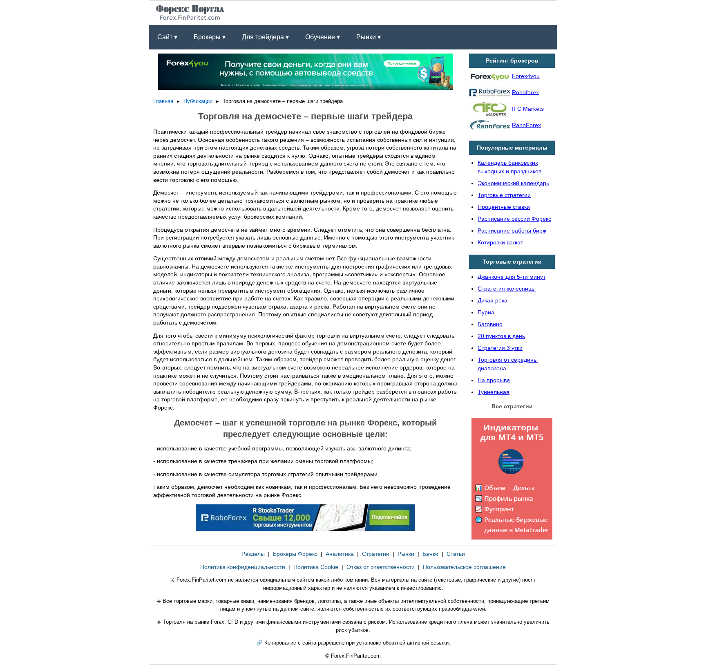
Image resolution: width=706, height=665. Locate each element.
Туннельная (493, 392)
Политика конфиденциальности (242, 567)
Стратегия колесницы (507, 288)
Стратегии (375, 554)
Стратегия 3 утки (500, 348)
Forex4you (526, 75)
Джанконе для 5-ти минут (511, 276)
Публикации (197, 101)
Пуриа (486, 312)
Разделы (253, 554)
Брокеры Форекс (295, 554)
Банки (430, 554)
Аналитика (340, 554)
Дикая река (492, 300)
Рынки (406, 554)
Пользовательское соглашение (464, 567)
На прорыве (494, 380)
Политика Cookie (315, 567)
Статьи (456, 554)
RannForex (526, 124)
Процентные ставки (504, 207)
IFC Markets (528, 108)
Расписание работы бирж (512, 230)
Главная (163, 101)
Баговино (490, 324)
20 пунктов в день (501, 336)
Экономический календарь (513, 183)
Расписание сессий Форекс (514, 218)
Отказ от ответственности (380, 567)
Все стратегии (512, 406)
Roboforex (525, 92)
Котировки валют (500, 242)
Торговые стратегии (504, 195)
